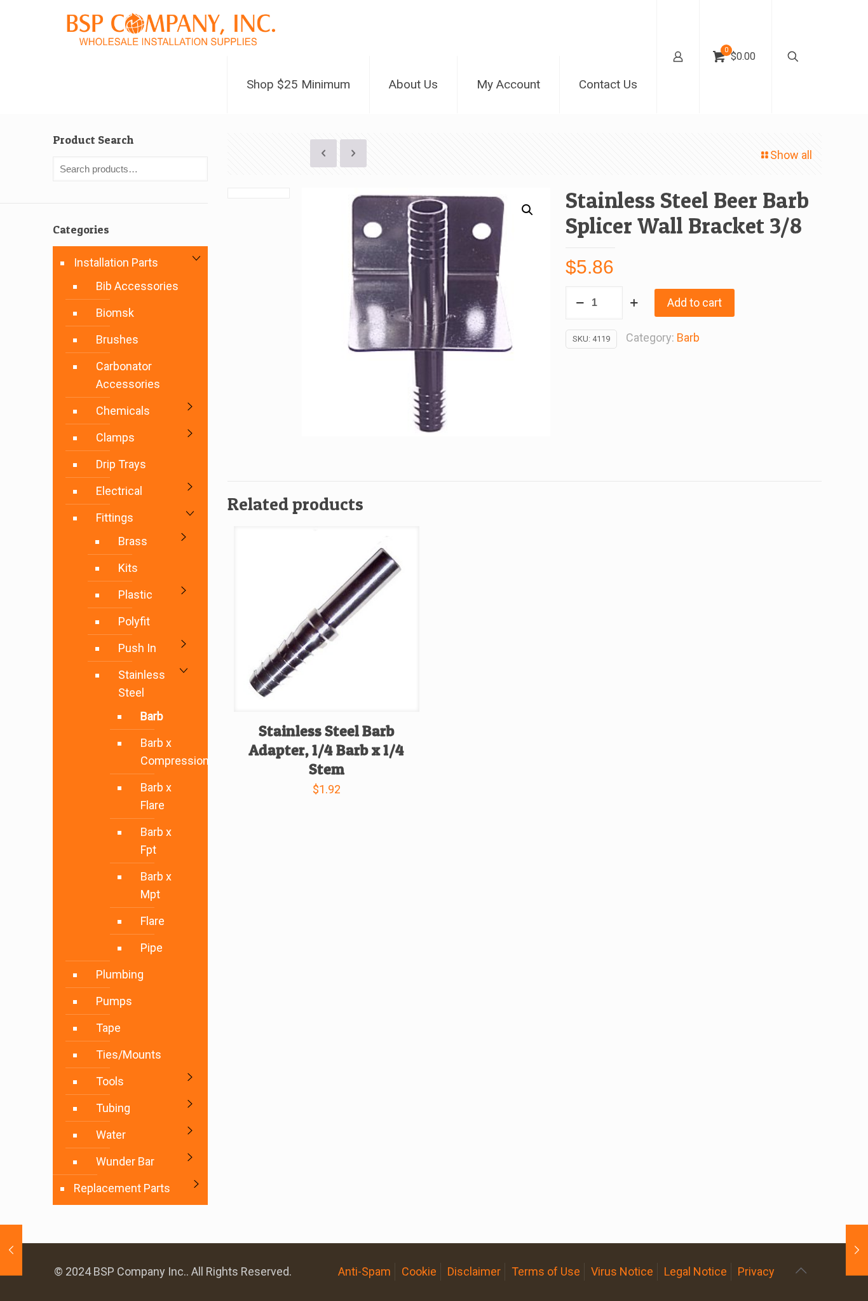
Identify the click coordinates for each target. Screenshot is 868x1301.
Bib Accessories (137, 286)
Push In (137, 648)
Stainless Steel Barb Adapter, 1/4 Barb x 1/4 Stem (326, 749)
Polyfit (134, 621)
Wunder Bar (125, 1161)
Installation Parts (116, 262)
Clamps (115, 437)
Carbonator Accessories (128, 375)
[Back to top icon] (800, 1270)
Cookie (419, 1271)
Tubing (113, 1108)
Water (111, 1134)
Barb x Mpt (156, 885)
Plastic (135, 594)
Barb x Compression (161, 751)
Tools (110, 1081)
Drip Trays (121, 464)
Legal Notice (695, 1271)
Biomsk (115, 312)
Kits (128, 567)
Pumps (114, 1001)
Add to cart (694, 302)
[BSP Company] (170, 28)
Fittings (114, 517)
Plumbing (120, 974)
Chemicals (123, 410)
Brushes (117, 339)
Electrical (119, 490)
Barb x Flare (156, 796)
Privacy (756, 1271)
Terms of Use (546, 1271)
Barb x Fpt (156, 840)
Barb (688, 337)
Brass (132, 541)
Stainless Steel (141, 683)
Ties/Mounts (128, 1054)
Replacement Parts (122, 1188)
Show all (791, 155)
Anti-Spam (364, 1271)
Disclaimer (474, 1271)
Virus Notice (622, 1271)
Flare (152, 921)
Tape (108, 1027)
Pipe (151, 947)
